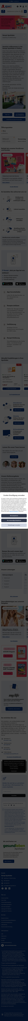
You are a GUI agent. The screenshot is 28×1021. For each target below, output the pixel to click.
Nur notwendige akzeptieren (14, 520)
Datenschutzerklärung (14, 511)
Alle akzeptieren (14, 515)
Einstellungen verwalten (14, 525)
